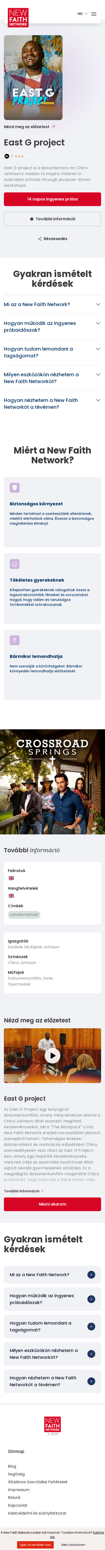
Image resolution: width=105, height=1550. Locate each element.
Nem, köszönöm (73, 1545)
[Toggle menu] (93, 13)
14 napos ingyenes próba (52, 199)
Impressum (19, 1490)
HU (80, 13)
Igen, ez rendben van (35, 1545)
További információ (55, 219)
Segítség (16, 1474)
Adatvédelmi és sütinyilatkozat (37, 1513)
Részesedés (55, 239)
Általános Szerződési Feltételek (38, 1482)
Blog (12, 1466)
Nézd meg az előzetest (26, 127)
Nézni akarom (52, 1204)
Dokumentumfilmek (24, 915)
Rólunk (14, 1497)
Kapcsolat (17, 1505)
